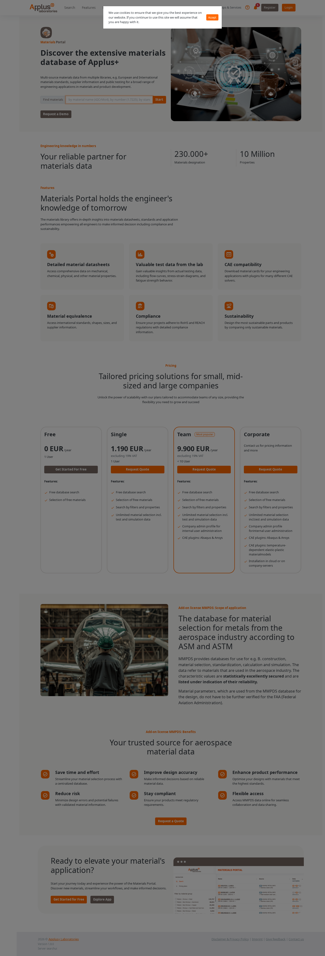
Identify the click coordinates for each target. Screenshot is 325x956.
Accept (212, 17)
